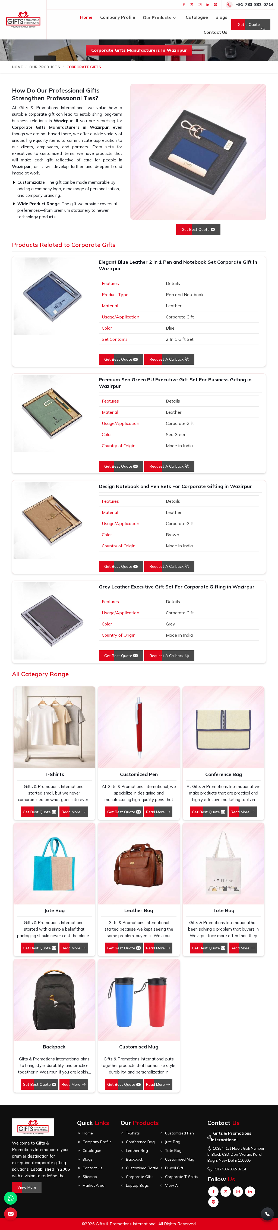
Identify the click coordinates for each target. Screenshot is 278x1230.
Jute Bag (54, 910)
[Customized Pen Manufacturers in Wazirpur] (138, 727)
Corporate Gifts (139, 1176)
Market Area (94, 1185)
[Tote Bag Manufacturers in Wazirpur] (223, 863)
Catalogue (197, 17)
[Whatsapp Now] (10, 1198)
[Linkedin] (207, 4)
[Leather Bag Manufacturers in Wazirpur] (138, 863)
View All (172, 1185)
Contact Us (216, 32)
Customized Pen (139, 774)
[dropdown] (174, 17)
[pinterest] (215, 4)
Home (86, 17)
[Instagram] (199, 4)
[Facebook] (184, 4)
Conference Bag (223, 774)
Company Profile (117, 17)
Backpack (54, 1047)
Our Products (157, 17)
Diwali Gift (174, 1167)
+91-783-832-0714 (254, 4)
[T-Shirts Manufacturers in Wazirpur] (54, 727)
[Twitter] (191, 4)
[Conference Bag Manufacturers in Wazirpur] (223, 727)
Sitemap (90, 1176)
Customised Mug (138, 1047)
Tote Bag (223, 910)
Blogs (222, 17)
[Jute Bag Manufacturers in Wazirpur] (54, 863)
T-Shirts (54, 774)
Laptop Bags (137, 1185)
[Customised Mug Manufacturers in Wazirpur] (138, 1000)
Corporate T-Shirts (181, 1176)
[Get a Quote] (10, 1213)
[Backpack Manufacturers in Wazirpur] (54, 1000)
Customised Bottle (142, 1167)
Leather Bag (138, 910)
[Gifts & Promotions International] (23, 19)
